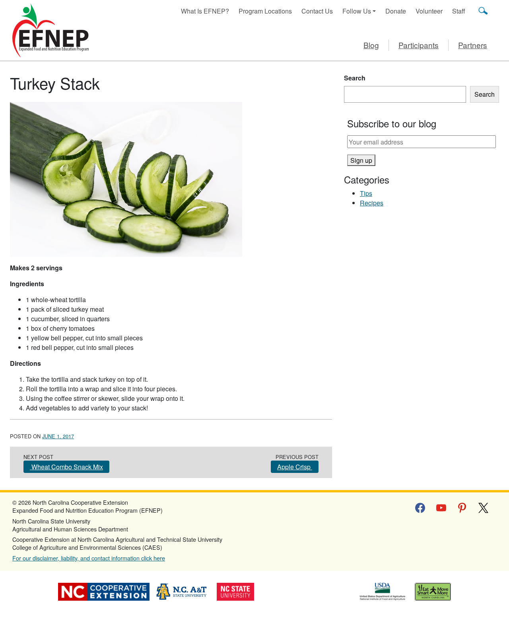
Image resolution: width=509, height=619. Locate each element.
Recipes (371, 202)
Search (354, 77)
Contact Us (317, 11)
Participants (418, 44)
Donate (395, 11)
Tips (366, 193)
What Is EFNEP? (205, 11)
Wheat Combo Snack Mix (66, 466)
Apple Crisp (294, 466)
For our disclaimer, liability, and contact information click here (88, 558)
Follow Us (356, 11)
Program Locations (265, 11)
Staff (458, 11)
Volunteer (429, 11)
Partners (472, 44)
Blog (371, 44)
